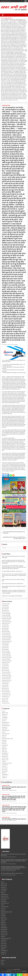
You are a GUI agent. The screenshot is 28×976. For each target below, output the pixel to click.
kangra (3, 737)
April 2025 (4, 630)
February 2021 (5, 703)
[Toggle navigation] (2, 15)
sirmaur (3, 766)
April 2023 (4, 669)
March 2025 (4, 631)
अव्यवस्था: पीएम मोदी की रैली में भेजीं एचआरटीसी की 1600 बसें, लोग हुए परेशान (14, 532)
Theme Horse (9, 971)
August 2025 (4, 623)
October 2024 (5, 639)
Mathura (3, 750)
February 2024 (5, 652)
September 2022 (5, 680)
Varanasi (4, 776)
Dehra (3, 720)
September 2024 (5, 641)
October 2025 (5, 620)
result (3, 761)
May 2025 (4, 628)
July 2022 (4, 683)
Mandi (3, 748)
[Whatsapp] (11, 475)
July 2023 (4, 664)
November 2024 (5, 638)
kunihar (3, 743)
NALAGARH (4, 753)
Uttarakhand (4, 774)
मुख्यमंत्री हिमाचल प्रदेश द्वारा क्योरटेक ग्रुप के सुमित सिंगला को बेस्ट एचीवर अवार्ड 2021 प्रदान (14, 538)
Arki (3, 711)
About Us (3, 960)
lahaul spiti (4, 745)
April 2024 (4, 649)
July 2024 (4, 644)
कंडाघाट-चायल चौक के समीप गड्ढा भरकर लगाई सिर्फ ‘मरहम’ (12, 583)
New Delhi (4, 756)
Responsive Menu (25, 1)
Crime (3, 719)
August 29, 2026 (5, 790)
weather (3, 777)
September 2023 (5, 660)
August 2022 (4, 682)
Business (4, 714)
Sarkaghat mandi (5, 763)
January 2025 (5, 634)
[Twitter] (6, 475)
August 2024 (4, 643)
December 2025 (5, 616)
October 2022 (5, 678)
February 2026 (5, 613)
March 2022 (4, 690)
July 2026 (4, 605)
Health (3, 728)
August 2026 (4, 603)
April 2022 (4, 688)
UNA (3, 772)
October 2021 (5, 696)
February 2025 (5, 633)
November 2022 (5, 677)
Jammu (3, 735)
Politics (3, 758)
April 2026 (4, 610)
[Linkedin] (8, 475)
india (3, 732)
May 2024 (4, 647)
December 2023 (5, 656)
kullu (3, 742)
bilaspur (3, 712)
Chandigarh (4, 717)
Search (24, 547)
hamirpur (4, 727)
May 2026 (4, 608)
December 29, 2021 (6, 344)
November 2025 (5, 618)
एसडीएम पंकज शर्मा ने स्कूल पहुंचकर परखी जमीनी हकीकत (12, 596)
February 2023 (5, 672)
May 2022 (4, 686)
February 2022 (5, 691)
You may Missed (7, 782)
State (3, 771)
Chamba (4, 715)
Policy (2, 962)
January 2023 (5, 673)
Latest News (5, 851)
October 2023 (5, 659)
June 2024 (4, 646)
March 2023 (4, 670)
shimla (3, 764)
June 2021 (4, 698)
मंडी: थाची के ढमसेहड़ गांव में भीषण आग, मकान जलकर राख (12, 571)
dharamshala (4, 722)
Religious (4, 759)
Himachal (4, 730)
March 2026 (4, 612)
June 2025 (4, 626)
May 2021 (4, 699)
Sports (3, 769)
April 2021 (4, 701)
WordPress (24, 971)
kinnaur (3, 740)
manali (3, 746)
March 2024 (4, 651)
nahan (3, 751)
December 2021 (5, 695)
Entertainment (5, 725)
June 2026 (4, 607)
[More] (13, 475)
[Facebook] (3, 475)
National (3, 755)
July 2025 (4, 625)
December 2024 (5, 636)
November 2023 (5, 657)
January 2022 (5, 693)
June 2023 (4, 665)
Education (4, 724)
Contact (2, 963)
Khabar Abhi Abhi (6, 105)
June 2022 (4, 685)
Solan (3, 768)
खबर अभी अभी (17, 969)
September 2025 (5, 621)
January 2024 (5, 654)
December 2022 (5, 675)
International (4, 733)
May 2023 (4, 667)
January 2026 (5, 615)
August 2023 (4, 662)
